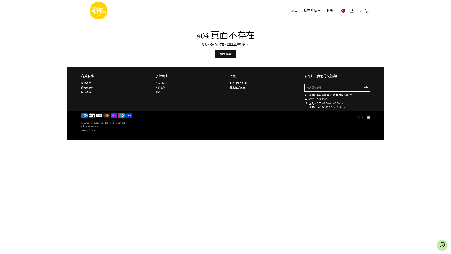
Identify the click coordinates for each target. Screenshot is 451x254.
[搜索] (359, 10)
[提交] (366, 88)
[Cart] (367, 10)
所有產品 (310, 10)
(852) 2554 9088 (318, 99)
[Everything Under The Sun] (98, 10)
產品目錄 (160, 83)
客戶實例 (160, 87)
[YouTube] (368, 117)
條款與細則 (87, 87)
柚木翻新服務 (237, 87)
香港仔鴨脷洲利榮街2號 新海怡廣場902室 (332, 95)
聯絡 (329, 10)
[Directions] (306, 95)
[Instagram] (358, 117)
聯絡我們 (86, 83)
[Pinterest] (363, 117)
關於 (158, 92)
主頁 (294, 10)
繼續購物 (225, 54)
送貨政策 (86, 92)
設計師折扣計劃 (238, 83)
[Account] (351, 10)
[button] (343, 10)
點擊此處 (232, 44)
